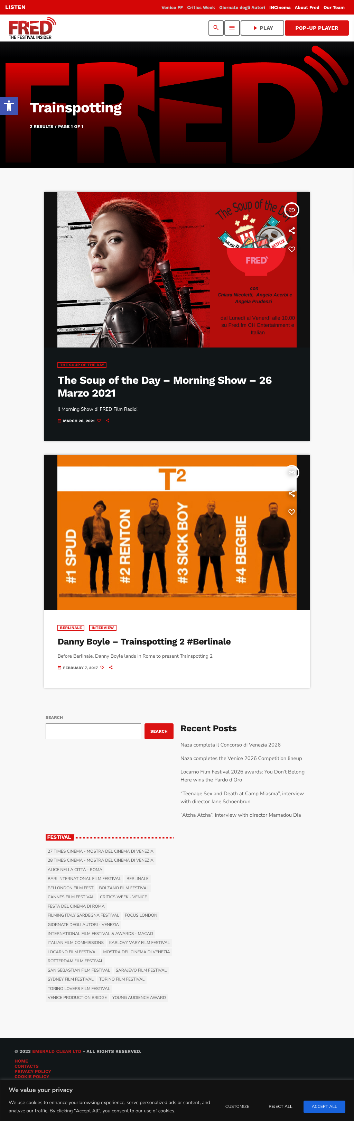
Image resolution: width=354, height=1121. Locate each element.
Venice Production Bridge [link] (77, 998)
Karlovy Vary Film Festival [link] (139, 943)
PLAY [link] (262, 28)
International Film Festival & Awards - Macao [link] (100, 934)
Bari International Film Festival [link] (84, 879)
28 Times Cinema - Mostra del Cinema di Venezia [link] (100, 860)
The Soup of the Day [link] (82, 365)
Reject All (280, 1107)
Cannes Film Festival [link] (71, 897)
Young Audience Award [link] (139, 998)
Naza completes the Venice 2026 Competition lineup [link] (241, 758)
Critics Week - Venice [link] (123, 897)
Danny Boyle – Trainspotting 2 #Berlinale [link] (144, 642)
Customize (237, 1107)
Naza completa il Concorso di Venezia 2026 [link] (230, 745)
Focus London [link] (141, 915)
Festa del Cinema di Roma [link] (76, 906)
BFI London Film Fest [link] (70, 888)
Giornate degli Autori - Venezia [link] (83, 925)
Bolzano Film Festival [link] (124, 888)
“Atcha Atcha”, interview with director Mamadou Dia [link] (240, 815)
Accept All (324, 1107)
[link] (9, 106)
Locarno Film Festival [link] (72, 952)
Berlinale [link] (71, 628)
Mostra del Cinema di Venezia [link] (136, 952)
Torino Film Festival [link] (122, 979)
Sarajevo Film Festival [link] (141, 970)
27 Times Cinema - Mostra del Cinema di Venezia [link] (100, 851)
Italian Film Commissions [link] (76, 943)
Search (54, 717)
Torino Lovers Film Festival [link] (79, 989)
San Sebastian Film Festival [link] (79, 970)
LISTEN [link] (15, 7)
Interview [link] (103, 628)
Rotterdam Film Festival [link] (75, 961)
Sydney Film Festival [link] (71, 979)
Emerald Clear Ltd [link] (56, 1051)
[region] (177, 1100)
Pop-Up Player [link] (316, 28)
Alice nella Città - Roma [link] (75, 870)
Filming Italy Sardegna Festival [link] (83, 915)
